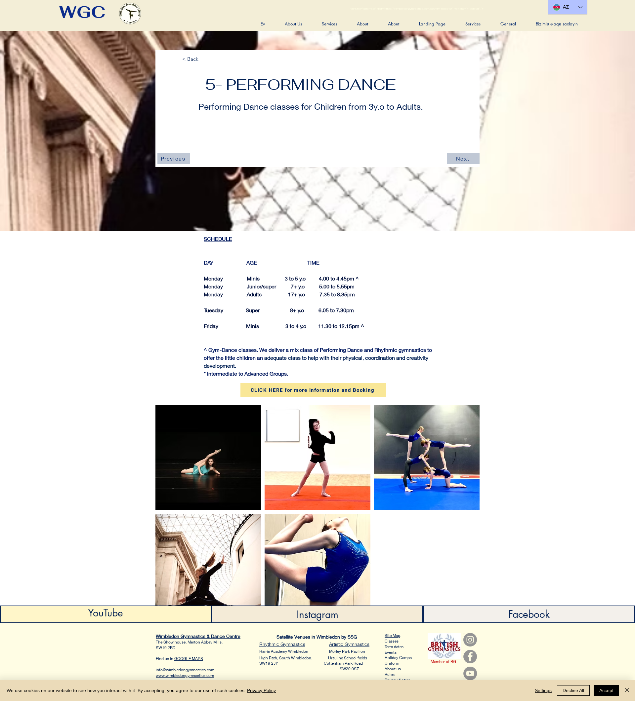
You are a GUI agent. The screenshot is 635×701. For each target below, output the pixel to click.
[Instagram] (470, 639)
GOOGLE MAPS (188, 658)
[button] (293, 24)
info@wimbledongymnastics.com (185, 669)
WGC (82, 12)
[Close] (627, 690)
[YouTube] (470, 673)
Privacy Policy (261, 690)
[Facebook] (470, 656)
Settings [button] (543, 690)
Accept (606, 690)
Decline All (573, 690)
